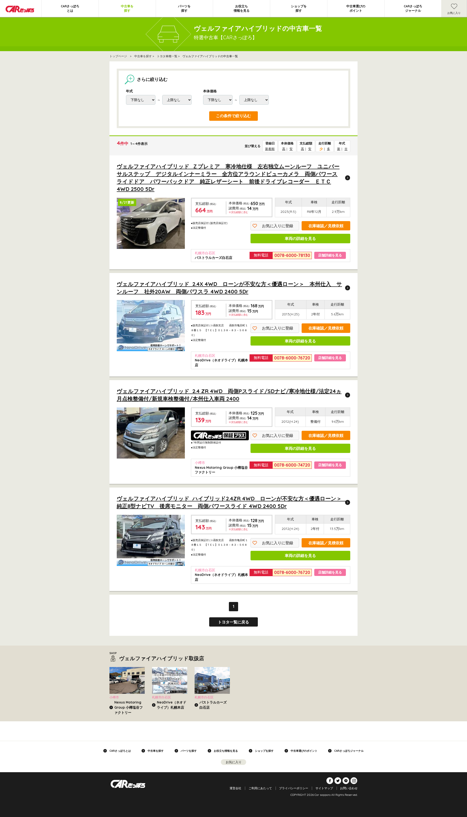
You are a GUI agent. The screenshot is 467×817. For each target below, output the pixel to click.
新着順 (270, 149)
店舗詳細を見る (330, 255)
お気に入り (454, 13)
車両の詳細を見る (300, 238)
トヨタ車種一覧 (167, 56)
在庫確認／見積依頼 (325, 225)
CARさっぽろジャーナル (413, 8)
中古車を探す (127, 8)
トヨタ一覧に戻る (233, 622)
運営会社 (235, 788)
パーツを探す (184, 8)
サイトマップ (324, 788)
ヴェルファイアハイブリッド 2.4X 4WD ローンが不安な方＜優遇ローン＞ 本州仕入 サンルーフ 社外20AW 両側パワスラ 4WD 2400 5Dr (229, 288)
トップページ (118, 56)
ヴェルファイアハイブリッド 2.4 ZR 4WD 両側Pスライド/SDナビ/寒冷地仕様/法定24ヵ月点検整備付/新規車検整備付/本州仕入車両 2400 (229, 395)
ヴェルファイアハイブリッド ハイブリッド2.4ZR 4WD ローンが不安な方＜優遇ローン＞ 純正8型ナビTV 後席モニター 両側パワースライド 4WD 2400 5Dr (232, 502)
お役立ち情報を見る (242, 8)
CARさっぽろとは (70, 8)
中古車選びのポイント (355, 8)
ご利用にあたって (260, 788)
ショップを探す (299, 8)
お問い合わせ (349, 788)
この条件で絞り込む (233, 116)
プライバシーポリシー (293, 788)
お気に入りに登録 (277, 225)
